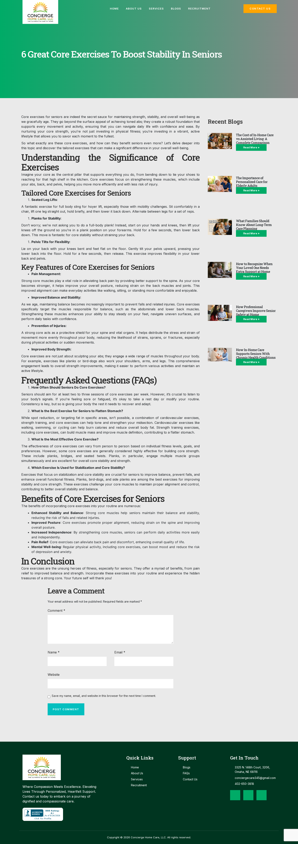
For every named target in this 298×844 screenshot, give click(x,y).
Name (54, 652)
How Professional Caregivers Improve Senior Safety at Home (255, 311)
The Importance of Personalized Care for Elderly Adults (251, 182)
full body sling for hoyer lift (80, 207)
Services (156, 8)
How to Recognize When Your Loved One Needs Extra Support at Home (254, 268)
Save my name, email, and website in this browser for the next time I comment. (104, 695)
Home (114, 8)
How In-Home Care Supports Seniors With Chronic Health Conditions (255, 354)
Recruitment (199, 8)
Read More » (251, 147)
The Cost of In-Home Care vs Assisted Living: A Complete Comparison (254, 139)
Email (119, 652)
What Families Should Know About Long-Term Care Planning (254, 225)
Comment (56, 610)
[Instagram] (248, 795)
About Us (134, 8)
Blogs (176, 8)
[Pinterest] (261, 795)
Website (54, 675)
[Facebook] (235, 795)
